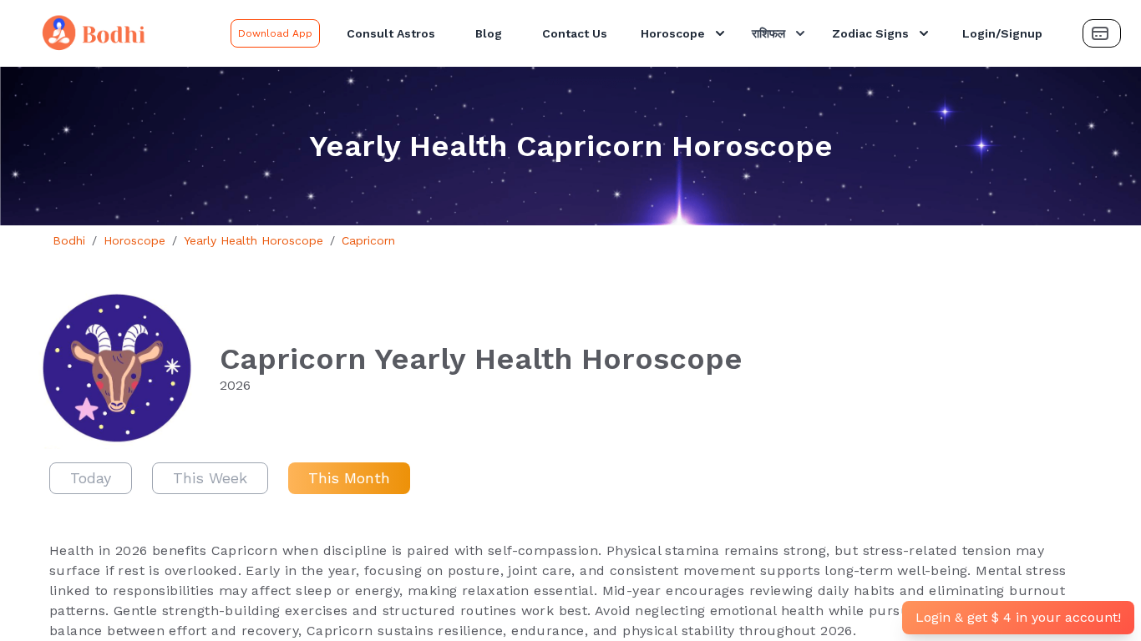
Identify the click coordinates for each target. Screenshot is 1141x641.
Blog (488, 33)
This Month (349, 478)
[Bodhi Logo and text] (118, 33)
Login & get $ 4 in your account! (1018, 617)
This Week (210, 478)
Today (90, 478)
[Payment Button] (1102, 33)
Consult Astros (391, 33)
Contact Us (574, 33)
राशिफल (768, 33)
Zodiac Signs (870, 33)
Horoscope (673, 33)
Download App (275, 33)
